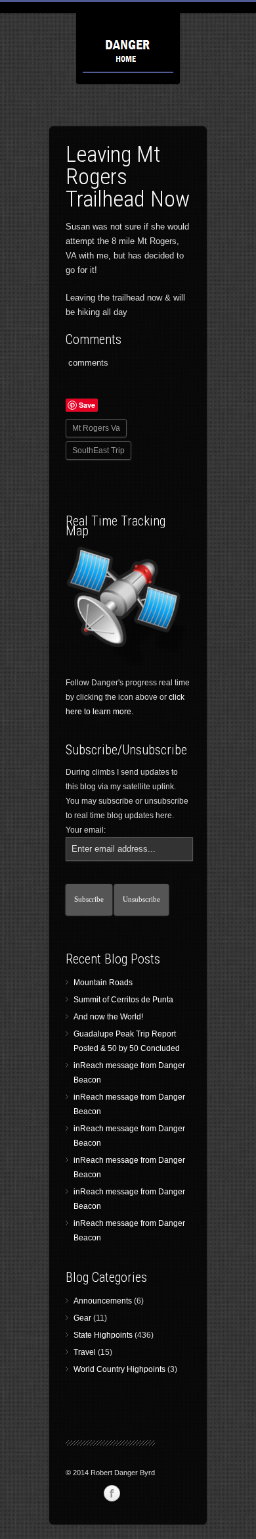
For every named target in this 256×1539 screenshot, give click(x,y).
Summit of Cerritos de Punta (123, 999)
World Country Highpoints (119, 1369)
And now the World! (108, 1016)
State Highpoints (103, 1335)
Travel (85, 1352)
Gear (82, 1318)
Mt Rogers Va (96, 428)
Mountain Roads (103, 982)
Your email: (86, 830)
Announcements (103, 1301)
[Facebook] (111, 1493)
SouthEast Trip (98, 450)
